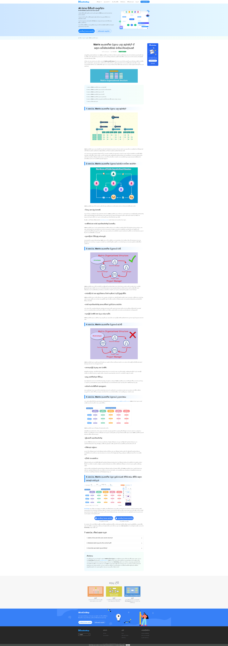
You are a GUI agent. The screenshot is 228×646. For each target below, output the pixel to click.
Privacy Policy (122, 645)
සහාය (123, 633)
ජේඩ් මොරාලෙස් (105, 51)
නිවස (81, 37)
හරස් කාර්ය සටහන (104, 220)
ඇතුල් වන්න (145, 1)
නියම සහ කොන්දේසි (145, 635)
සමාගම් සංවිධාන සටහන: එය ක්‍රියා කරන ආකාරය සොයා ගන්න (96, 600)
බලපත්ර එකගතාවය (145, 637)
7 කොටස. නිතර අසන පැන (92, 101)
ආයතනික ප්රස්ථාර (104, 560)
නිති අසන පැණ (130, 1)
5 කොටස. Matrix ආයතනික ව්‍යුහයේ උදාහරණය (96, 96)
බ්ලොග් (137, 1)
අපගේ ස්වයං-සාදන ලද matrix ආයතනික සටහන (120, 401)
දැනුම (87, 37)
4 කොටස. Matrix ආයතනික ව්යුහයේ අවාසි (95, 94)
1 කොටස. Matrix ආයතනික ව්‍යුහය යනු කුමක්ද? (96, 87)
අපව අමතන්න (105, 635)
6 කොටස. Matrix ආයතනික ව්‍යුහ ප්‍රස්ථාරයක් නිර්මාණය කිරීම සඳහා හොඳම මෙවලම (104, 99)
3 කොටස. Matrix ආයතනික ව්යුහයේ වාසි (95, 92)
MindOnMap (86, 508)
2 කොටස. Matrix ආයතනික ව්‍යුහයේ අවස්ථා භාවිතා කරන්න (99, 89)
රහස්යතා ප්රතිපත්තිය (145, 633)
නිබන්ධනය (122, 1)
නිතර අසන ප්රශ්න (125, 635)
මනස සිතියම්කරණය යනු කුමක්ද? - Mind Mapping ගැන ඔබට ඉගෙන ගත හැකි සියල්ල (132, 601)
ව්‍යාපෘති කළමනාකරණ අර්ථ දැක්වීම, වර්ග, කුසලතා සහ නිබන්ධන (114, 600)
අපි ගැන (104, 633)
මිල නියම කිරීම (115, 1)
